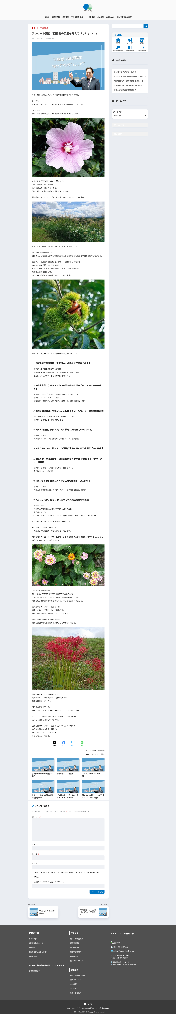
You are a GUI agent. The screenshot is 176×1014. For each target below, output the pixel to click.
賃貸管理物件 (75, 943)
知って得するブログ (102, 1008)
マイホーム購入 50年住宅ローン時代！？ (130, 85)
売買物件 (32, 947)
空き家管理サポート (36, 971)
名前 (35, 844)
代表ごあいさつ (75, 979)
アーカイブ (117, 112)
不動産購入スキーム (36, 943)
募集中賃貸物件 (75, 952)
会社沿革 (73, 988)
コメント (36, 817)
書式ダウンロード (76, 961)
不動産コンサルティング (38, 952)
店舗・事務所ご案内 (77, 975)
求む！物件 (33, 939)
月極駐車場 (74, 956)
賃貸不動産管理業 (76, 939)
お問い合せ (76, 1008)
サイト (34, 863)
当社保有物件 (75, 947)
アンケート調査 (98, 754)
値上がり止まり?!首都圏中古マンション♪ (130, 76)
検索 (146, 26)
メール (35, 854)
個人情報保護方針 (88, 1008)
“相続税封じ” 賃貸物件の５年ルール (128, 81)
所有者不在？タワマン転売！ (125, 72)
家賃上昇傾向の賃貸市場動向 (125, 90)
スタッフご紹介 (75, 993)
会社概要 (73, 984)
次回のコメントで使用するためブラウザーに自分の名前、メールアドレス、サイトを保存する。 (67, 872)
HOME (89, 1003)
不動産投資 (100, 750)
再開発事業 (33, 956)
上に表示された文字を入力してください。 (48, 882)
